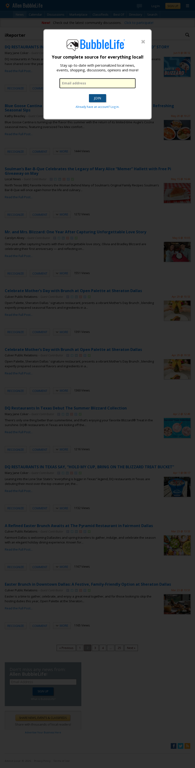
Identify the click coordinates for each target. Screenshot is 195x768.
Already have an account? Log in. (97, 107)
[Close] (143, 42)
